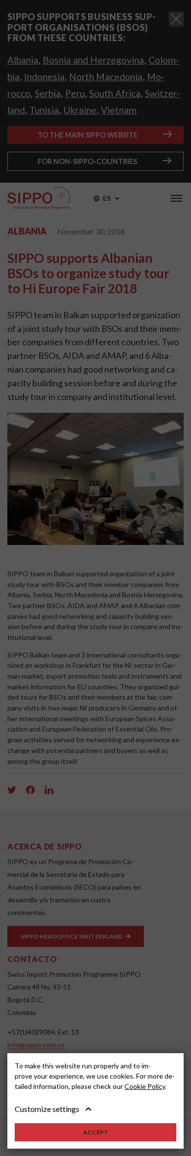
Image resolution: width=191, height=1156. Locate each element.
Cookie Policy (144, 1086)
